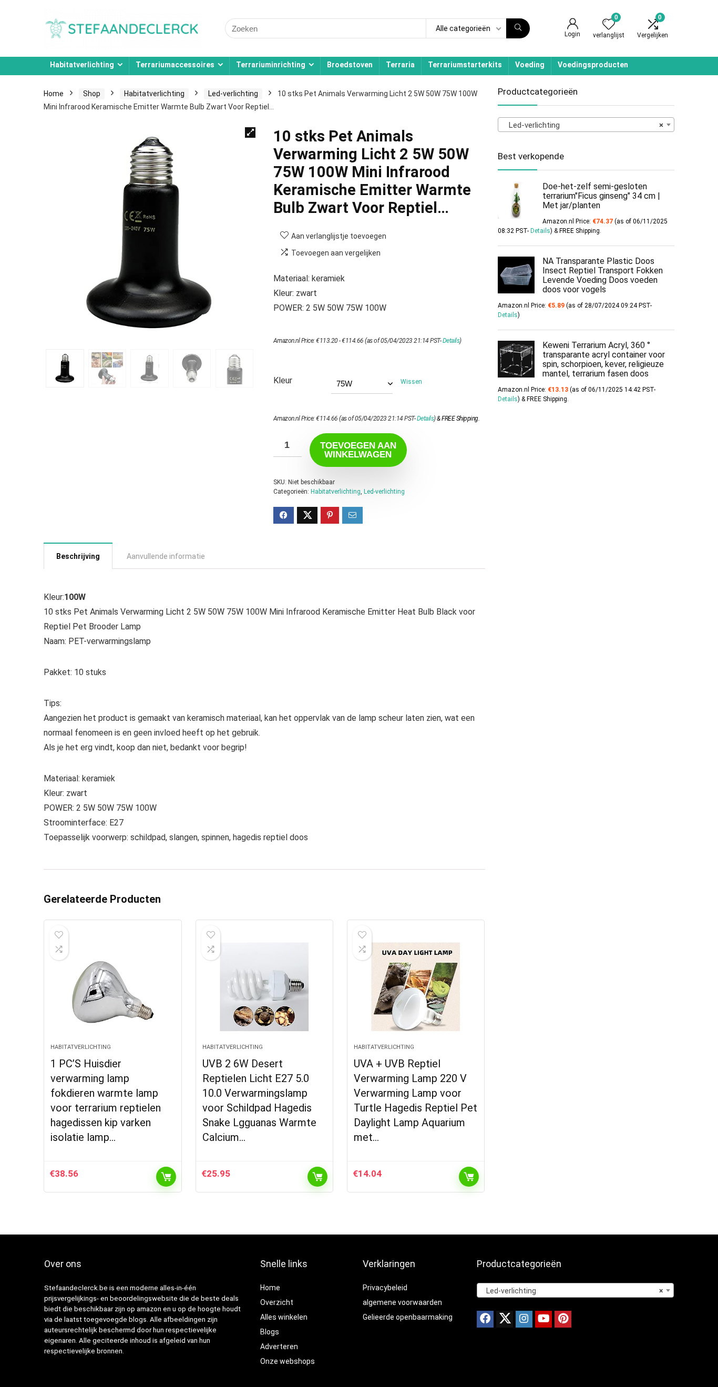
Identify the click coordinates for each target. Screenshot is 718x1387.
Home (54, 93)
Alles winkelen (283, 1317)
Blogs (269, 1332)
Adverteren (279, 1346)
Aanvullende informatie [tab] (166, 556)
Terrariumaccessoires (175, 64)
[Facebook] (485, 1319)
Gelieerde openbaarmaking (408, 1317)
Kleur (282, 380)
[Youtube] (543, 1319)
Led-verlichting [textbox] (582, 125)
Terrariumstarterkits (465, 64)
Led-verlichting (233, 93)
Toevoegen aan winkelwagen (358, 450)
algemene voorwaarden (402, 1302)
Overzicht (276, 1302)
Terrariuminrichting (270, 64)
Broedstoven (350, 64)
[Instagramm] (524, 1319)
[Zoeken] (518, 28)
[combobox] (586, 124)
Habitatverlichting (82, 64)
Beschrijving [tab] (78, 556)
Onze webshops (287, 1361)
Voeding (530, 64)
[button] (250, 132)
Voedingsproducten (593, 64)
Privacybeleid (385, 1287)
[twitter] (504, 1319)
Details (451, 340)
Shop (91, 93)
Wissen (411, 381)
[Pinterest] (563, 1319)
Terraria (400, 64)
